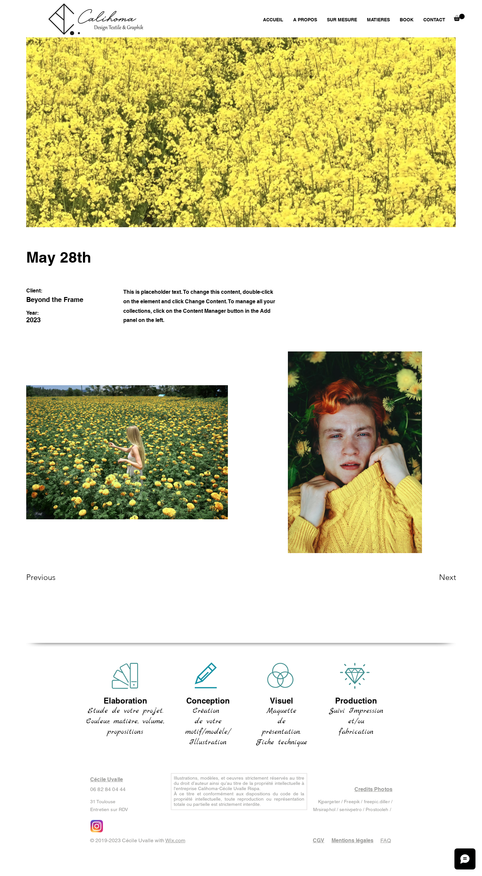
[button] (459, 17)
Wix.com (175, 840)
